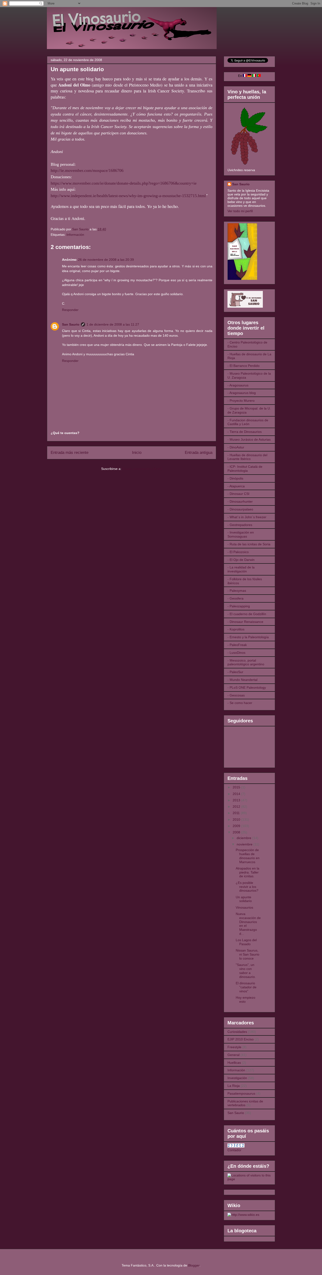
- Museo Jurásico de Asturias (249, 439)
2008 (237, 832)
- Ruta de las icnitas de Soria (248, 544)
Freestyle (234, 1047)
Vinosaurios (244, 907)
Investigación (237, 1078)
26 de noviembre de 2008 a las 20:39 (106, 259)
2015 (237, 787)
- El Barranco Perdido (243, 366)
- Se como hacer (239, 703)
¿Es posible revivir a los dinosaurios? (247, 887)
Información (75, 234)
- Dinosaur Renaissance (245, 622)
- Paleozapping (238, 606)
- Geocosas (236, 695)
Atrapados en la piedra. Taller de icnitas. (247, 872)
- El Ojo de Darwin (241, 560)
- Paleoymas (236, 590)
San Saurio (70, 324)
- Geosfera (235, 598)
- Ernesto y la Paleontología (248, 637)
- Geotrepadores (239, 525)
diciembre (244, 838)
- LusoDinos (236, 652)
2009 (237, 826)
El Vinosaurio (52, 13)
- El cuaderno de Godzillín (246, 614)
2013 (237, 800)
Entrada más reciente (69, 452)
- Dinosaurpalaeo (240, 509)
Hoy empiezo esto (245, 999)
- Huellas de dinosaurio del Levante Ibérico (247, 457)
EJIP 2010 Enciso (240, 1039)
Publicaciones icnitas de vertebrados (245, 1103)
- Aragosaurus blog (241, 393)
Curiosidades (237, 1032)
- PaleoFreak (237, 645)
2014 (237, 794)
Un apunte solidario (244, 899)
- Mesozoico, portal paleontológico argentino (245, 662)
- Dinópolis (235, 478)
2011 (237, 813)
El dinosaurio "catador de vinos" (246, 987)
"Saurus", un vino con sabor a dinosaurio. (246, 970)
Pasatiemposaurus (241, 1093)
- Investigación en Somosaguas (240, 534)
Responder (70, 310)
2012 (237, 806)
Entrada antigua (198, 452)
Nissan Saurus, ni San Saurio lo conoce (247, 954)
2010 (237, 819)
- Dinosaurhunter (240, 501)
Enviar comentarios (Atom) (142, 469)
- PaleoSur (235, 672)
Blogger (193, 1265)
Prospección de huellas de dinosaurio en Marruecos (248, 856)
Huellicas (234, 1062)
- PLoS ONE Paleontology (246, 687)
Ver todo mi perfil (240, 211)
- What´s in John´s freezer (246, 517)
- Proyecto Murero (241, 400)
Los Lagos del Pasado (246, 942)
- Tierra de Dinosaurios (244, 432)
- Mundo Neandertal (242, 680)
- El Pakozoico (238, 552)
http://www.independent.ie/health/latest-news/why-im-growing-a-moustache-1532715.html (128, 195)
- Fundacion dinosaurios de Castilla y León (247, 422)
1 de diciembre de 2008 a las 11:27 (113, 324)
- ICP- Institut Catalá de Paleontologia (244, 468)
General (233, 1055)
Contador (234, 1150)
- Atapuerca (236, 486)
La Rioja (233, 1086)
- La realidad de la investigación (241, 569)
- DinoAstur (235, 447)
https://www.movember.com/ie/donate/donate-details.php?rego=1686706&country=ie (124, 183)
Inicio (136, 452)
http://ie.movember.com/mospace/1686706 (87, 170)
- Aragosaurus (237, 385)
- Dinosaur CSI (238, 494)
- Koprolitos (235, 629)
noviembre (245, 844)
